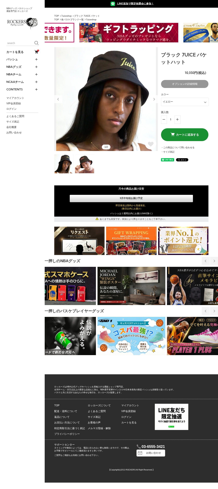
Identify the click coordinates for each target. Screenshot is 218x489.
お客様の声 (94, 422)
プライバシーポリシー (67, 434)
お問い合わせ (14, 132)
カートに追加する (187, 134)
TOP (56, 16)
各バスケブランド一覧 (72, 19)
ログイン (11, 108)
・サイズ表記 (167, 152)
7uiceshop (66, 16)
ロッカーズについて (99, 405)
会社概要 (11, 127)
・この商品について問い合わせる (178, 147)
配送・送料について (65, 411)
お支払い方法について (67, 422)
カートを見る (22, 52)
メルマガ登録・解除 (99, 428)
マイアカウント (15, 98)
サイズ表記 (12, 121)
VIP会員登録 (13, 103)
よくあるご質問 (15, 116)
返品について (62, 417)
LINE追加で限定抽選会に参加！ (135, 3)
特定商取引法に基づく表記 (69, 428)
